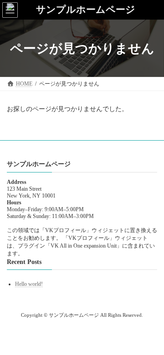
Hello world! (29, 284)
